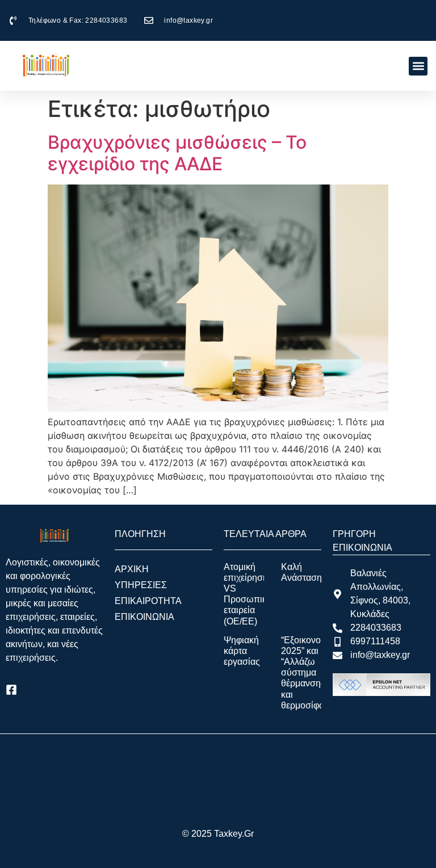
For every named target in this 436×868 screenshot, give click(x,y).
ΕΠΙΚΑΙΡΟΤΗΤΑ (148, 601)
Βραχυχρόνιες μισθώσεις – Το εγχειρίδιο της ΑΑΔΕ (177, 153)
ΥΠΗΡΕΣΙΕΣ (141, 585)
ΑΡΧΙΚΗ (132, 569)
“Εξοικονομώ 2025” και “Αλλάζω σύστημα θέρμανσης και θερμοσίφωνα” (310, 672)
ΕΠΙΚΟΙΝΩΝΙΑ (144, 617)
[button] (418, 66)
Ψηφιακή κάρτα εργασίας (242, 650)
